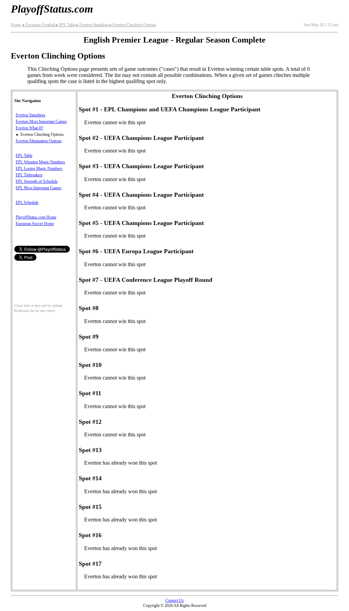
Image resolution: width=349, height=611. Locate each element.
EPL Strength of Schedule (37, 181)
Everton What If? (29, 128)
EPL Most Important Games (38, 188)
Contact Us (174, 600)
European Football (38, 24)
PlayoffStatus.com (52, 9)
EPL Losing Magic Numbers (39, 168)
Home (16, 24)
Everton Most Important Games (41, 121)
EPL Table (65, 24)
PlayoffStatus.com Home (36, 217)
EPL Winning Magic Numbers (40, 162)
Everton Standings (92, 24)
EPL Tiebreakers (29, 175)
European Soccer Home (35, 223)
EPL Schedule (27, 202)
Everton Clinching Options (132, 24)
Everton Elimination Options (39, 141)
